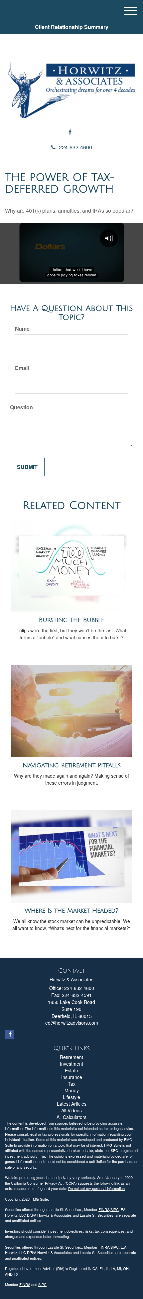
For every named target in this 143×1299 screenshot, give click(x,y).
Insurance (71, 1077)
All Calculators (71, 1117)
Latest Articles (71, 1103)
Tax (71, 1083)
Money (72, 1090)
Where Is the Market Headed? (71, 910)
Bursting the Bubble (71, 620)
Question (21, 407)
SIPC (114, 1209)
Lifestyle (71, 1097)
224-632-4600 (75, 147)
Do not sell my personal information (96, 1188)
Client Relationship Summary (71, 27)
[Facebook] (70, 132)
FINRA (103, 1209)
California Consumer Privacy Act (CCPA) (44, 1183)
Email (22, 368)
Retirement (71, 1057)
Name (22, 328)
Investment (71, 1063)
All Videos (71, 1110)
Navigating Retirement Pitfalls (72, 765)
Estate (71, 1070)
